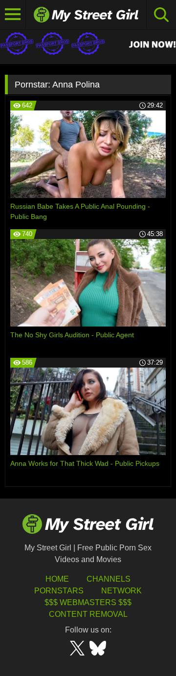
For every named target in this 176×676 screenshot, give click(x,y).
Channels (109, 579)
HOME (57, 579)
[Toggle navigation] (13, 14)
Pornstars (59, 591)
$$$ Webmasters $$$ (88, 602)
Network (121, 591)
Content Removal (88, 614)
